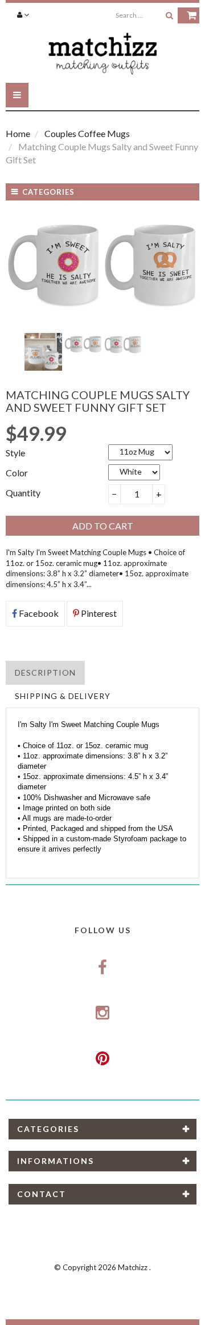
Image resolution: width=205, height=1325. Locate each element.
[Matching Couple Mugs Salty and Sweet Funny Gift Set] (43, 352)
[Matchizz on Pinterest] (102, 1058)
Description (45, 672)
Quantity (23, 492)
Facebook (38, 613)
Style (15, 452)
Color (17, 472)
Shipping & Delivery (62, 696)
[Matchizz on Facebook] (102, 967)
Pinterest (98, 613)
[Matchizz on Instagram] (102, 1013)
